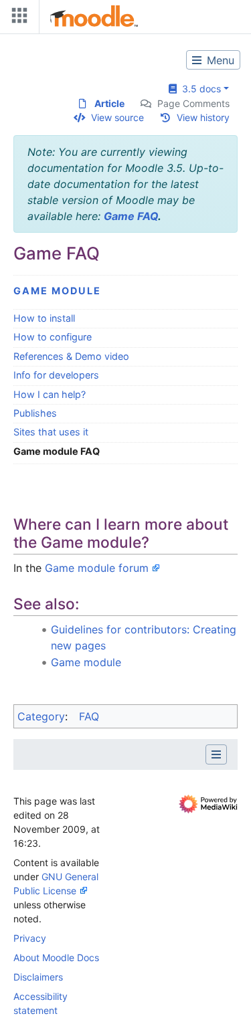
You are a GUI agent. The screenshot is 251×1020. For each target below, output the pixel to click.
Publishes (35, 413)
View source (117, 117)
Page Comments (193, 103)
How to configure (52, 336)
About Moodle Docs (56, 957)
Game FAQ (131, 216)
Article (109, 103)
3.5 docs (199, 88)
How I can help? (49, 394)
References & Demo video (71, 356)
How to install (44, 318)
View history (203, 117)
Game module (57, 290)
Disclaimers (38, 977)
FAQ (89, 716)
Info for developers (56, 375)
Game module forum (97, 568)
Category (41, 716)
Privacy (29, 938)
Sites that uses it (50, 431)
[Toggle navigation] (16, 18)
